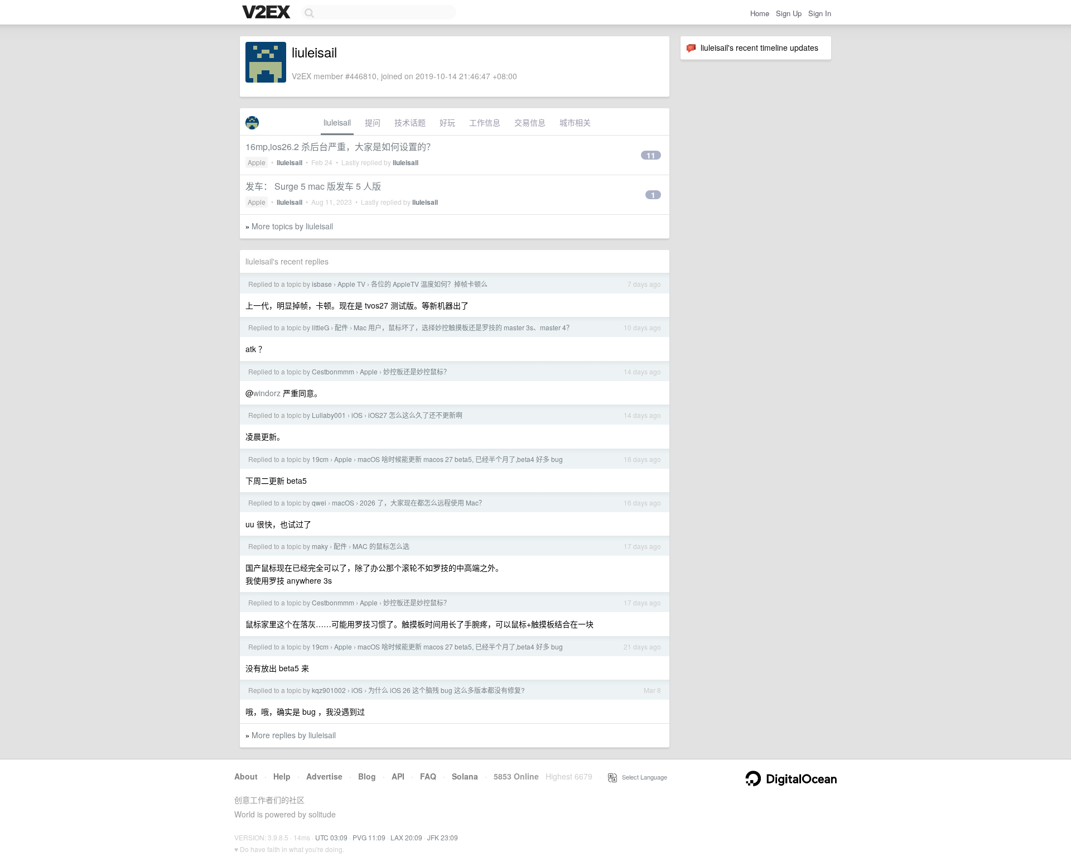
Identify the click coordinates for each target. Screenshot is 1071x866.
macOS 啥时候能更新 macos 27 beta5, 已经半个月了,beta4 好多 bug (460, 459)
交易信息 (530, 122)
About (246, 776)
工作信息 (484, 122)
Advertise (324, 776)
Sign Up (789, 13)
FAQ (428, 776)
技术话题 (410, 122)
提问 (372, 122)
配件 (341, 327)
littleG (320, 327)
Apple (257, 162)
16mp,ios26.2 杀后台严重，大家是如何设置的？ (340, 146)
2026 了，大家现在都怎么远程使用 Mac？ (422, 502)
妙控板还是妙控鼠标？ (416, 371)
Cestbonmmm (333, 371)
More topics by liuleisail (292, 226)
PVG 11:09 (369, 837)
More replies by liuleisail (294, 734)
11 (651, 155)
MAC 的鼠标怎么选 (381, 546)
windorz (267, 392)
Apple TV (351, 283)
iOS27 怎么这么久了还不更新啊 (415, 415)
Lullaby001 (329, 415)
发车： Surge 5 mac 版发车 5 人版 (313, 186)
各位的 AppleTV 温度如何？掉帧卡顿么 (429, 283)
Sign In (819, 13)
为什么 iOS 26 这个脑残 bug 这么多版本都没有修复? (446, 690)
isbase (322, 283)
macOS (343, 502)
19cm (320, 459)
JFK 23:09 (442, 837)
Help (282, 776)
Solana (465, 776)
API (398, 776)
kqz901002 (329, 690)
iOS (357, 415)
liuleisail (337, 122)
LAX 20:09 (406, 837)
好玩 (447, 122)
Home (759, 13)
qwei (319, 502)
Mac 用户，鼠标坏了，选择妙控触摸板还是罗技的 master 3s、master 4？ (463, 327)
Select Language (642, 776)
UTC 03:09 (331, 837)
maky (320, 546)
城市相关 (575, 122)
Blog (367, 776)
